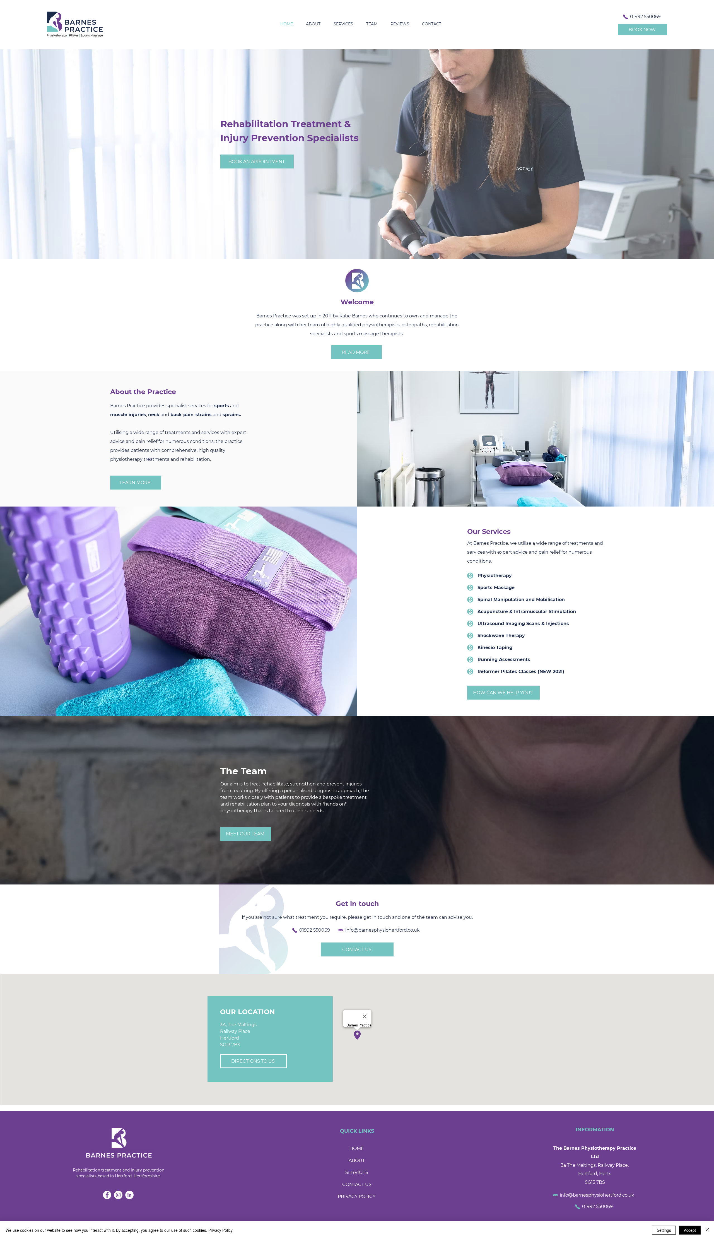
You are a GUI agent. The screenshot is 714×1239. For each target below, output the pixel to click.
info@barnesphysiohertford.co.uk (382, 930)
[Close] (707, 1230)
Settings (664, 1230)
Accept (690, 1230)
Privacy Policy (220, 1230)
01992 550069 (645, 16)
